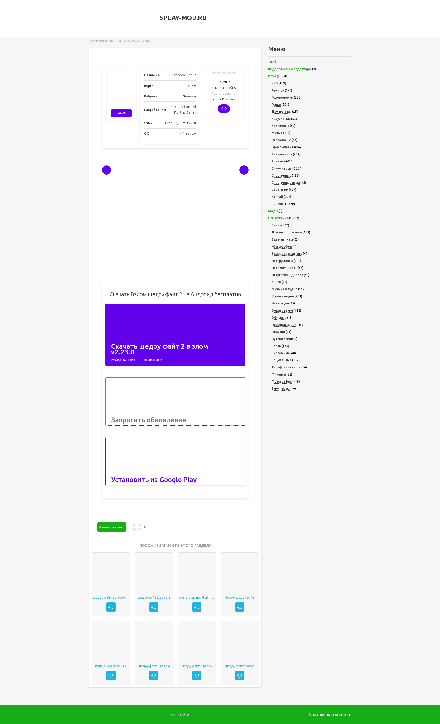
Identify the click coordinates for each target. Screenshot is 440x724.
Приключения (283, 147)
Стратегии (280, 190)
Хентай (277, 197)
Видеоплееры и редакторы (289, 69)
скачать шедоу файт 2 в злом (197, 597)
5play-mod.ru (182, 17)
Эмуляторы (281, 388)
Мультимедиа (283, 296)
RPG (275, 83)
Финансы (279, 374)
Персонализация (285, 324)
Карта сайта (180, 714)
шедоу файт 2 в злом (154, 597)
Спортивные (281, 175)
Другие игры (282, 111)
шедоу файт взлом (239, 666)
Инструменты (282, 261)
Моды (273, 211)
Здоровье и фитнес (287, 253)
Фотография (282, 381)
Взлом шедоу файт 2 (111, 666)
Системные (281, 353)
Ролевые (279, 161)
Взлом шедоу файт (239, 597)
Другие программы (287, 232)
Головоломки (282, 97)
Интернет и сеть (284, 268)
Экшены (189, 96)
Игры (272, 76)
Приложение (278, 218)
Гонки (276, 104)
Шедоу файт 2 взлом (154, 666)
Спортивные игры (286, 182)
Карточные (280, 126)
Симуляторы (282, 168)
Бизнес (277, 225)
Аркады (278, 90)
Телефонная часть (286, 367)
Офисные (279, 317)
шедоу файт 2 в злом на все (111, 597)
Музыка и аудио (284, 289)
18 (270, 62)
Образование (282, 310)
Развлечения (282, 154)
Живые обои (282, 246)
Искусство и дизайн (287, 275)
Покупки (278, 332)
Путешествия (282, 339)
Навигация (280, 303)
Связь (276, 346)
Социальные (282, 360)
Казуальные (281, 119)
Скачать (121, 113)
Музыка (278, 133)
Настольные (281, 140)
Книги (276, 282)
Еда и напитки (283, 239)
